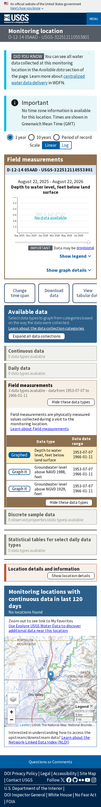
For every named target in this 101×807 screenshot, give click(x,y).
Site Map (88, 773)
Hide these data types (71, 401)
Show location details (71, 575)
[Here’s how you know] (50, 6)
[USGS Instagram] (94, 781)
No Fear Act (85, 795)
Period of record (77, 137)
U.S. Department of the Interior (33, 788)
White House (60, 795)
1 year (20, 137)
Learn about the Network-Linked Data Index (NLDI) (49, 740)
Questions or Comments (50, 761)
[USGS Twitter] (63, 781)
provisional (85, 248)
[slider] (88, 242)
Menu (94, 18)
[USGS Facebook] (69, 781)
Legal (45, 773)
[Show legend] (91, 706)
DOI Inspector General (24, 795)
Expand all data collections (37, 336)
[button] (50, 676)
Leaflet (25, 724)
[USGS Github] (75, 781)
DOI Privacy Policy (21, 773)
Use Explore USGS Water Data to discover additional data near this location (45, 628)
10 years (44, 137)
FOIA (10, 801)
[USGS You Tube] (87, 781)
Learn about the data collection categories (46, 328)
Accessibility (65, 773)
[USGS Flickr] (81, 781)
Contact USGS (19, 780)
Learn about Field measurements (39, 428)
